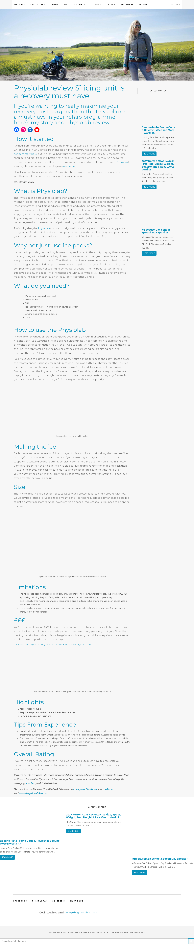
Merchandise (127, 4)
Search (175, 4)
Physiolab (122, 162)
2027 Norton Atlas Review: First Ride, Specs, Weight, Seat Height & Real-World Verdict (158, 165)
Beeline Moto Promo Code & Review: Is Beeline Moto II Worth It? (158, 130)
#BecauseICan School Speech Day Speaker (156, 231)
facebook (21, 901)
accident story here (25, 154)
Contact (143, 4)
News (66, 4)
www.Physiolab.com (81, 644)
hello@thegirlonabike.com (81, 912)
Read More (149, 154)
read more (69, 166)
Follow (110, 4)
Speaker (54, 4)
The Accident (36, 4)
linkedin (60, 901)
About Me (18, 4)
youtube (77, 901)
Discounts (79, 4)
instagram (41, 901)
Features (95, 4)
